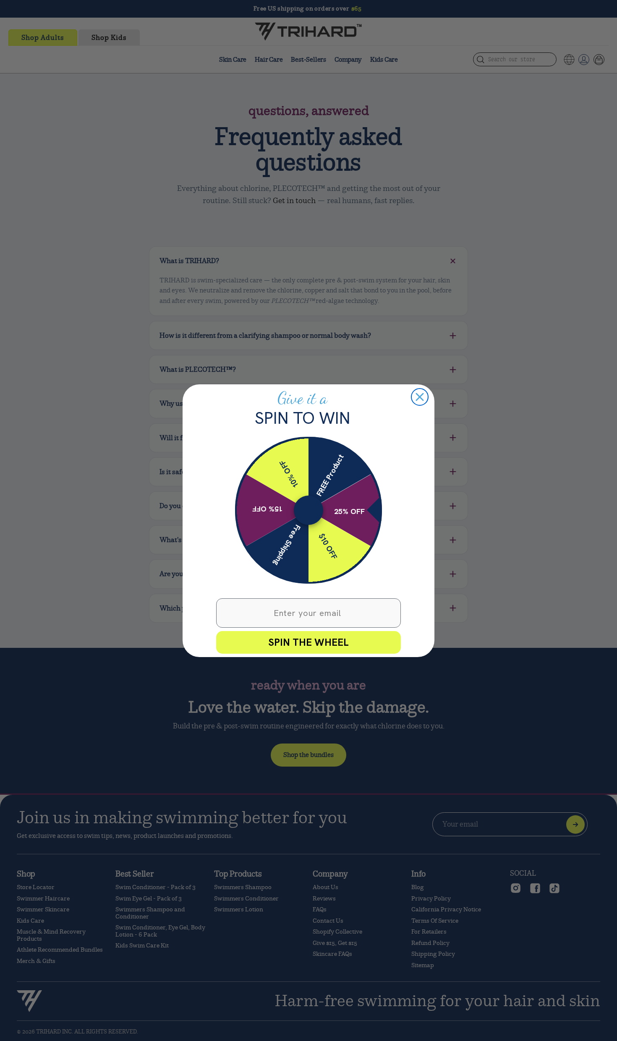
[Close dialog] (419, 397)
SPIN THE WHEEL (308, 642)
